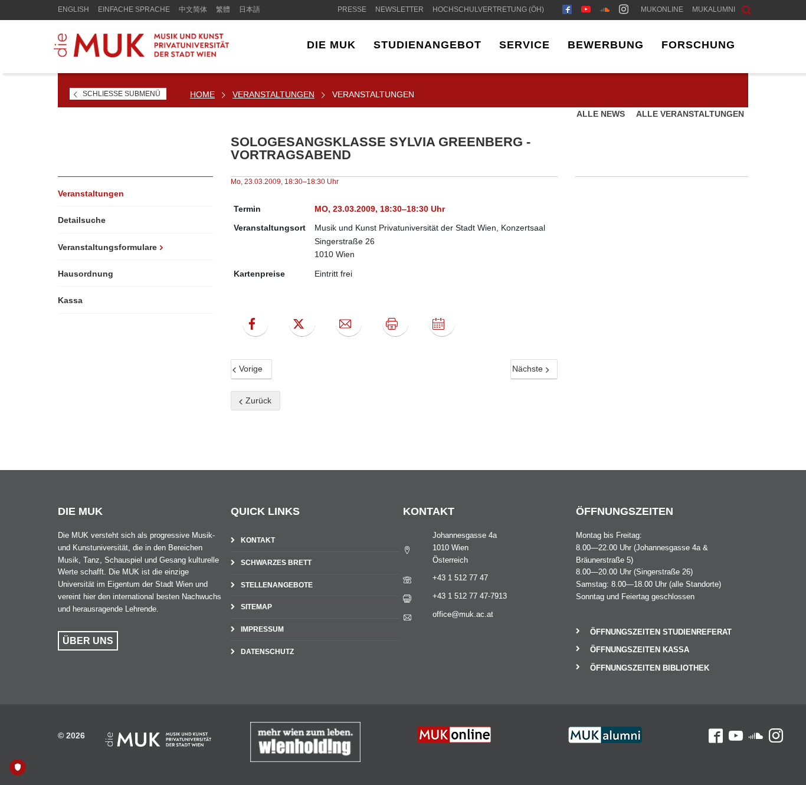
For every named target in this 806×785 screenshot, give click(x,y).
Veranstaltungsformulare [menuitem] (107, 247)
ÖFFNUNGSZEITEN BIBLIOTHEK (649, 668)
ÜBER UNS (88, 641)
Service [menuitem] (524, 45)
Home (202, 94)
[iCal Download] (442, 324)
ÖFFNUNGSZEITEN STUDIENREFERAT (661, 632)
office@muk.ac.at (463, 614)
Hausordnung (85, 273)
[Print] (395, 324)
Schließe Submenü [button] (121, 94)
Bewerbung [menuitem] (606, 45)
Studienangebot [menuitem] (427, 45)
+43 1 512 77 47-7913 (470, 596)
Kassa (70, 300)
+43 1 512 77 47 (460, 577)
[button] (737, 8)
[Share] (349, 324)
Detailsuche (82, 220)
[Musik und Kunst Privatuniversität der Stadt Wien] (141, 54)
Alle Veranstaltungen (690, 114)
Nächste (528, 368)
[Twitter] (302, 324)
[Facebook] (567, 10)
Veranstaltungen (273, 94)
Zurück (257, 400)
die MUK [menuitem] (331, 45)
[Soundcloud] (604, 10)
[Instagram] (623, 10)
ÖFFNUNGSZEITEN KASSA (639, 649)
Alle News (601, 114)
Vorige (250, 368)
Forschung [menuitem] (698, 45)
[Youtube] (585, 10)
